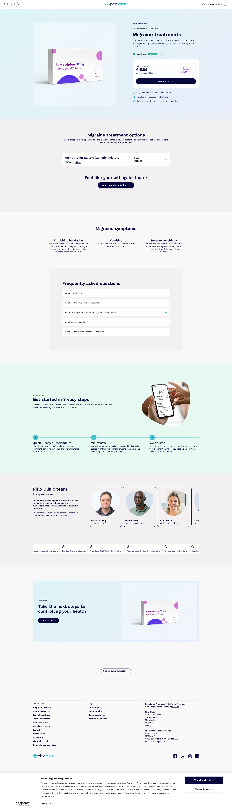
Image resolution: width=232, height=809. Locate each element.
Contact (36, 730)
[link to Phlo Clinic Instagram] (190, 756)
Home (135, 23)
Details (44, 804)
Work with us (39, 733)
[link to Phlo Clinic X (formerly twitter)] (183, 756)
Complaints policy (97, 715)
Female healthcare (41, 718)
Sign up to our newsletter (45, 745)
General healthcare (41, 715)
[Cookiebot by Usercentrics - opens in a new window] (23, 804)
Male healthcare (40, 722)
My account (38, 737)
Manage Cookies (203, 789)
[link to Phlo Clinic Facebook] (175, 756)
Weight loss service (212, 4)
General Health (143, 23)
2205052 (174, 738)
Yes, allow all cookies (204, 780)
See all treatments (41, 726)
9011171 (175, 706)
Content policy (96, 707)
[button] (226, 4)
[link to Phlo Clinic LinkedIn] (197, 756)
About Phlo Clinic (41, 741)
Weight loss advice (41, 711)
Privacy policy (95, 711)
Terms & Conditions (98, 718)
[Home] (116, 4)
